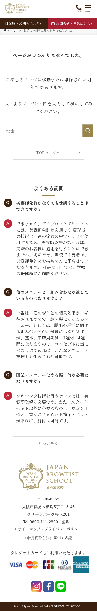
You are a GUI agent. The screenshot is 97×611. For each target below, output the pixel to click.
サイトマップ (29, 529)
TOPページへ (48, 152)
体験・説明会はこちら (26, 23)
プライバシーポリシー (63, 529)
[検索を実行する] (87, 130)
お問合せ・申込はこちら (75, 23)
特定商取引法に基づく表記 (49, 538)
